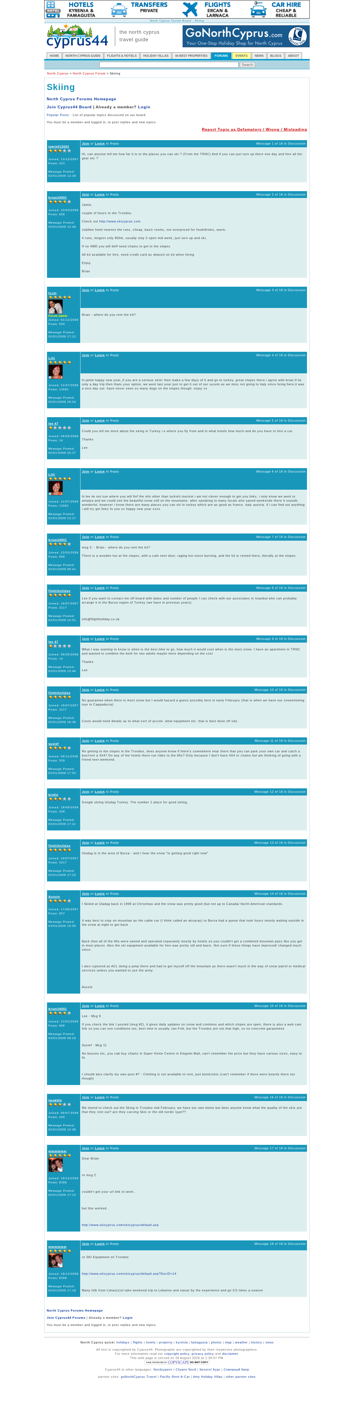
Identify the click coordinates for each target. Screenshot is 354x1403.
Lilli (51, 358)
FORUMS (221, 55)
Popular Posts (58, 115)
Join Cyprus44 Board (69, 107)
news (270, 1342)
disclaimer (230, 1353)
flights (138, 1342)
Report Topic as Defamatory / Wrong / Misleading (254, 129)
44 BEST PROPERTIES (191, 55)
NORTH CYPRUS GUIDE (83, 55)
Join (85, 143)
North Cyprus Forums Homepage (81, 99)
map (228, 1342)
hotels (151, 1342)
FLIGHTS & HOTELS (122, 55)
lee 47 (53, 423)
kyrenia (182, 1342)
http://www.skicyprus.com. (120, 221)
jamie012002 (58, 146)
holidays (123, 1342)
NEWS (259, 55)
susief (53, 743)
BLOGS (275, 55)
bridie (53, 794)
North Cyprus (58, 73)
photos (216, 1342)
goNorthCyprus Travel (139, 1376)
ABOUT (293, 55)
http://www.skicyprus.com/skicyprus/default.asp (120, 1225)
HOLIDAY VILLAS (155, 55)
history (256, 1342)
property (166, 1342)
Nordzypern (162, 1369)
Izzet (52, 293)
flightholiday (59, 591)
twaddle (55, 1100)
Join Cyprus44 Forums (66, 1317)
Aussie (54, 896)
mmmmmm (57, 1151)
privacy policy (203, 1353)
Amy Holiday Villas (208, 1376)
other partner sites (241, 1376)
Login (144, 107)
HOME (54, 55)
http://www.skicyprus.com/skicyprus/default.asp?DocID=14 (129, 1273)
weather (241, 1342)
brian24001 (57, 197)
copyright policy (176, 1353)
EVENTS (242, 55)
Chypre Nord (186, 1369)
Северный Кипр (236, 1369)
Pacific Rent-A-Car (175, 1376)
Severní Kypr (209, 1369)
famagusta (199, 1342)
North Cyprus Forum (89, 73)
